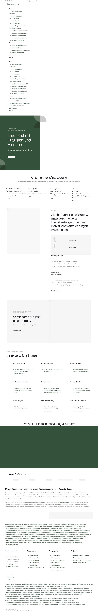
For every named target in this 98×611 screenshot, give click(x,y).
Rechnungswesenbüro (85, 534)
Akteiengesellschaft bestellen (19, 33)
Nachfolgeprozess (10, 534)
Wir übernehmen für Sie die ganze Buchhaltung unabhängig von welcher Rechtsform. (23, 371)
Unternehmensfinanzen (59, 540)
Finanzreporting (45, 528)
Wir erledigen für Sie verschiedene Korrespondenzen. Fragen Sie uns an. (81, 409)
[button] (8, 1)
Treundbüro (21, 540)
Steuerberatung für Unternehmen (40, 536)
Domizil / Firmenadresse (79, 562)
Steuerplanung (9, 538)
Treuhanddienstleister (42, 538)
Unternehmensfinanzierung (13, 492)
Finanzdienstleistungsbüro (12, 528)
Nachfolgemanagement (58, 532)
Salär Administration (17, 11)
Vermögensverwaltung (65, 542)
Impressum (11, 575)
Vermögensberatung (52, 542)
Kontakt (11, 57)
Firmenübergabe (63, 528)
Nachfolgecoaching (22, 532)
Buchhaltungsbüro (43, 524)
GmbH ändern (15, 18)
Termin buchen (13, 55)
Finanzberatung (47, 526)
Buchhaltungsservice (54, 524)
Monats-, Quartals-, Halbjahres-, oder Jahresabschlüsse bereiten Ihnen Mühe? (81, 390)
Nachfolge (76, 530)
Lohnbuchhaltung (68, 530)
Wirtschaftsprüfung (77, 542)
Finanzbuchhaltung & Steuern (19, 45)
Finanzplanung (36, 528)
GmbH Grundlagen (17, 16)
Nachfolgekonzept (46, 532)
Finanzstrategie (54, 528)
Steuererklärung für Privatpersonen (21, 50)
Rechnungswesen (73, 534)
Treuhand (11, 9)
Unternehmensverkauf (25, 542)
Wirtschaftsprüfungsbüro (12, 544)
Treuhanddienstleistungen (55, 538)
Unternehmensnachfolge (12, 542)
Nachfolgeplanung (83, 532)
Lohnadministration (17, 47)
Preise (11, 43)
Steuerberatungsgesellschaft (58, 536)
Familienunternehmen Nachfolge (25, 526)
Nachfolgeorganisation (71, 532)
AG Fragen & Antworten (18, 40)
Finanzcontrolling (81, 526)
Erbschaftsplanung (10, 526)
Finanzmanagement (25, 528)
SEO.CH (16, 610)
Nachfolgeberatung (85, 530)
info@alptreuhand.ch (13, 566)
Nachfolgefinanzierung (34, 532)
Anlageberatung (9, 524)
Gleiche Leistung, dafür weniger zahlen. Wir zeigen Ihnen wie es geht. (23, 390)
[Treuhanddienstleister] (5, 602)
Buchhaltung (33, 524)
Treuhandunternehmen (11, 540)
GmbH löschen (16, 23)
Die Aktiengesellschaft (15, 28)
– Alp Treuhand (25, 492)
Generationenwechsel (75, 528)
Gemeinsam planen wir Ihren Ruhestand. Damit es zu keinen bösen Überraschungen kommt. (52, 390)
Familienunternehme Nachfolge (19, 586)
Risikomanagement (16, 536)
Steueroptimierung (81, 536)
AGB (9, 579)
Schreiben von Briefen (57, 570)
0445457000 (11, 564)
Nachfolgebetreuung (10, 532)
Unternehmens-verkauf (79, 604)
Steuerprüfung (18, 538)
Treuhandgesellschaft (78, 538)
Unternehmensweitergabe (39, 542)
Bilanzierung (18, 524)
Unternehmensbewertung (46, 540)
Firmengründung (34, 555)
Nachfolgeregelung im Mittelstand (25, 534)
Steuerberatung (26, 536)
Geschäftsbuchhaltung (11, 530)
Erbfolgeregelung (82, 524)
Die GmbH (12, 13)
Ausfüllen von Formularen (58, 567)
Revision (7, 536)
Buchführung (25, 524)
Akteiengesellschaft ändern (19, 35)
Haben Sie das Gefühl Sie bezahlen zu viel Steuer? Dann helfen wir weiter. (52, 409)
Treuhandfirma (67, 538)
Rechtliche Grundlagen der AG (20, 30)
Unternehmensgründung (73, 540)
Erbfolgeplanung (72, 524)
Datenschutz (11, 577)
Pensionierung (55, 562)
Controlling (64, 524)
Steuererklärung (71, 536)
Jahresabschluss (47, 530)
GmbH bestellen (16, 21)
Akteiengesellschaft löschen (19, 38)
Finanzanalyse (39, 526)
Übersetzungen (55, 565)
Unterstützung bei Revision (37, 567)
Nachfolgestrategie (40, 534)
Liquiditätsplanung (57, 530)
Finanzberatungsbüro (58, 526)
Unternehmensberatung (31, 540)
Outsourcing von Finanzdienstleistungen (57, 534)
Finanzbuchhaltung (70, 526)
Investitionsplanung (36, 530)
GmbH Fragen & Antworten (19, 26)
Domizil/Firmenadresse (18, 52)
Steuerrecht (26, 538)
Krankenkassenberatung (57, 560)
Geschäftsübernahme (24, 530)
